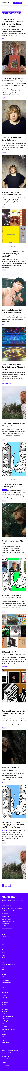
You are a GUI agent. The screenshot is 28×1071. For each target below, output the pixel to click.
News (3, 38)
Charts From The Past (7, 383)
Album (3, 206)
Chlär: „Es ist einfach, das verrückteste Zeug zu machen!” (13, 253)
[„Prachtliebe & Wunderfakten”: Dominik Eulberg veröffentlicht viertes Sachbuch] (14, 57)
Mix (3, 555)
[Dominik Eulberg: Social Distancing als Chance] (14, 520)
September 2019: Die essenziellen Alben (11, 768)
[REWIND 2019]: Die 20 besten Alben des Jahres (12, 596)
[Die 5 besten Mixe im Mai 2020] (14, 574)
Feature (4, 97)
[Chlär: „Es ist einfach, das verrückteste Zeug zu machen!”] (14, 289)
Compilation (4, 666)
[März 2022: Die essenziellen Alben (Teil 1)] (14, 459)
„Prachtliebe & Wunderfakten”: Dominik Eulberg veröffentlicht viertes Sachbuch (12, 23)
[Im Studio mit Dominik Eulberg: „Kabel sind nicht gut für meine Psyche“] (14, 862)
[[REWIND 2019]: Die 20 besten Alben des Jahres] (14, 631)
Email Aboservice (7, 928)
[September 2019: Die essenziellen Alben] (14, 801)
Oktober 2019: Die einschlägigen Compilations (13, 653)
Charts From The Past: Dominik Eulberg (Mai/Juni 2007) (13, 367)
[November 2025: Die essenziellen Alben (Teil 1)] (14, 226)
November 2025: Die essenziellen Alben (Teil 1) (12, 193)
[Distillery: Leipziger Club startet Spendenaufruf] (14, 344)
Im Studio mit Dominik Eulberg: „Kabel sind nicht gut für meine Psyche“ (13, 824)
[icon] (24, 2)
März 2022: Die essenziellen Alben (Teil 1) (13, 424)
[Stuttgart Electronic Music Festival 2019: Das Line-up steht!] (14, 747)
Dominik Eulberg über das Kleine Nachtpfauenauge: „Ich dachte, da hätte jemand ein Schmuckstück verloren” (14, 82)
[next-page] (9, 885)
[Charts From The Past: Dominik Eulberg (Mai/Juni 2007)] (14, 402)
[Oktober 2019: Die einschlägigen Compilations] (14, 685)
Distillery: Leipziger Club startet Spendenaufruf (12, 311)
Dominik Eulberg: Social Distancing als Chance (12, 485)
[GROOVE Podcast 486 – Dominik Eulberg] (14, 171)
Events (3, 727)
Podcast (4, 152)
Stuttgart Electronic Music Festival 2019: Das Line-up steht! (13, 713)
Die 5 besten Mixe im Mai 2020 (12, 542)
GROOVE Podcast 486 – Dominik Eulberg (12, 138)
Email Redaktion (6, 926)
